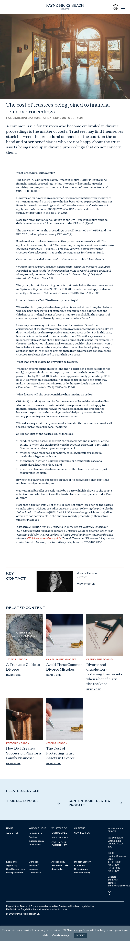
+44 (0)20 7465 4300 (114, 863)
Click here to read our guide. (44, 538)
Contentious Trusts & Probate (89, 803)
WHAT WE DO (59, 828)
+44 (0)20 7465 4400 (114, 869)
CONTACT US (82, 833)
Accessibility (58, 862)
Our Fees (34, 862)
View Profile (86, 584)
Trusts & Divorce (22, 801)
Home (9, 828)
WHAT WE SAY (59, 838)
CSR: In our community (59, 844)
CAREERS (79, 828)
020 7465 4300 (93, 542)
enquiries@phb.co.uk (119, 885)
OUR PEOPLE (59, 833)
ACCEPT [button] (80, 935)
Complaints (35, 873)
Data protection (14, 873)
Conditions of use (15, 869)
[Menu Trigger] (122, 7)
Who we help (37, 828)
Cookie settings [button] (60, 935)
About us (12, 833)
